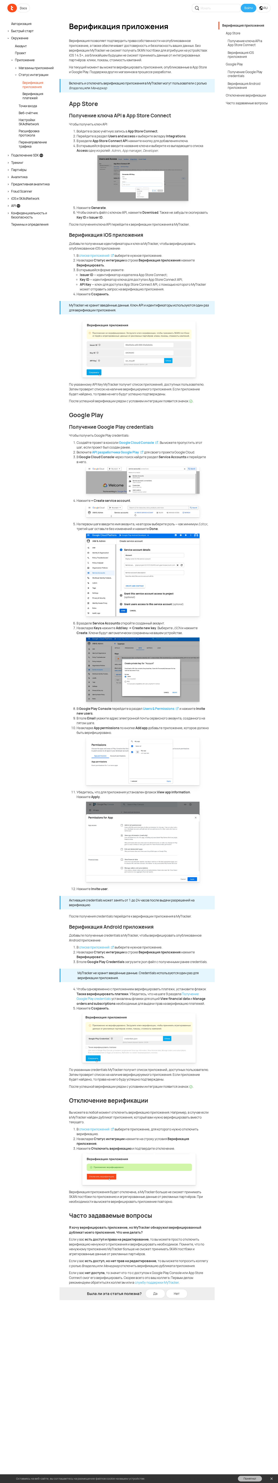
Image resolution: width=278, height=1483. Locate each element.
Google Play (234, 64)
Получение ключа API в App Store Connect (245, 43)
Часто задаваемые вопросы (247, 103)
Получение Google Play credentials (245, 74)
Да (155, 1293)
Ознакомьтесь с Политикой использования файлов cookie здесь (189, 1479)
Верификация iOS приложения (241, 54)
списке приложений (94, 255)
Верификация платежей (33, 96)
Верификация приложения (33, 85)
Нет (177, 1293)
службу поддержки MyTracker (157, 1282)
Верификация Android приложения (244, 85)
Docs (23, 8)
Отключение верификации (246, 95)
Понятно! (250, 1479)
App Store (233, 33)
